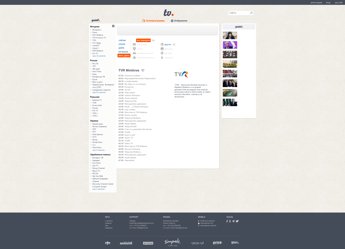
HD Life (95, 173)
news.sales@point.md (179, 228)
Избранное (180, 20)
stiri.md (235, 242)
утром (122, 44)
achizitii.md (126, 243)
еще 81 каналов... (99, 92)
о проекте (109, 221)
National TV (97, 100)
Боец (94, 74)
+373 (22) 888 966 (174, 226)
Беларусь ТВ (97, 158)
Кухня (94, 79)
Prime (94, 32)
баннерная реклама (170, 221)
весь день (124, 55)
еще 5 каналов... (99, 189)
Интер (94, 140)
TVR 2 (94, 116)
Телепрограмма (155, 20)
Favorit (95, 108)
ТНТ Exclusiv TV (99, 38)
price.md (217, 243)
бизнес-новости (169, 223)
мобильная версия (207, 221)
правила (108, 223)
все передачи (143, 40)
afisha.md (148, 243)
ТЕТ (94, 132)
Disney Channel (98, 168)
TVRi (94, 103)
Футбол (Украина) (99, 127)
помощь (132, 221)
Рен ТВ (95, 64)
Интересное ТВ (98, 77)
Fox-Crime (96, 163)
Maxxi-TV (96, 171)
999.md (107, 243)
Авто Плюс (96, 71)
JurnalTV (95, 46)
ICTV (94, 137)
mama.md (197, 242)
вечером (123, 52)
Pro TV (95, 53)
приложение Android (208, 226)
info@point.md (142, 228)
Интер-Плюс (97, 142)
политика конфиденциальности (141, 223)
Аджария (96, 160)
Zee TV (95, 166)
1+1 (93, 145)
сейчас (122, 40)
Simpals (172, 241)
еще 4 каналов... (99, 150)
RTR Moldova (97, 51)
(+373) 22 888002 (139, 226)
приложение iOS (206, 223)
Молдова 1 (96, 30)
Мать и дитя (97, 82)
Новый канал (97, 124)
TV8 (94, 40)
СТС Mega (96, 43)
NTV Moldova (97, 35)
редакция (108, 228)
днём (121, 48)
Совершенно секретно (101, 90)
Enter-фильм (97, 134)
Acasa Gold (97, 105)
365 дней (96, 69)
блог (106, 226)
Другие (168, 44)
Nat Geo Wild (97, 176)
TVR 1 (94, 113)
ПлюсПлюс (97, 147)
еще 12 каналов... (99, 56)
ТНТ (94, 66)
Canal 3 (95, 48)
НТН (94, 129)
